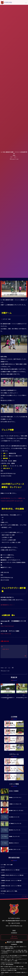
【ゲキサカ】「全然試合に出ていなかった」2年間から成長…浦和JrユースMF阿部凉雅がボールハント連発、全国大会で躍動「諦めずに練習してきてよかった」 (14, 952)
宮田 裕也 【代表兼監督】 (14, 791)
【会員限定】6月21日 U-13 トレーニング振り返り (10, 870)
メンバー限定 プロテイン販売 (7, 864)
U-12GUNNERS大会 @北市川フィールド (8, 698)
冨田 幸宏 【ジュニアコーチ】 (15, 830)
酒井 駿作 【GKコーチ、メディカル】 (16, 810)
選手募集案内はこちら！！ (8, 605)
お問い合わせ (5, 649)
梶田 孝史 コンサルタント (14, 843)
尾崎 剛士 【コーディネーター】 (15, 797)
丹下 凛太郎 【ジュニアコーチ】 (15, 823)
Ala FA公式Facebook (14, 937)
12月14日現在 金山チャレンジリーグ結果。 (9, 891)
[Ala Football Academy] (6, 2)
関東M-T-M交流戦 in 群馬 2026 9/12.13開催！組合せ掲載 (12, 966)
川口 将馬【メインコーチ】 (14, 817)
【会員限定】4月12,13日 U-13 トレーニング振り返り (11, 885)
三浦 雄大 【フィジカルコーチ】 (15, 804)
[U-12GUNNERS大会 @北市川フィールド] (8, 688)
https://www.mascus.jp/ (7, 626)
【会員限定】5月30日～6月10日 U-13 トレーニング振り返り (12, 875)
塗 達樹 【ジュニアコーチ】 (14, 836)
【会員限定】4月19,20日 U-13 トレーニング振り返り (11, 880)
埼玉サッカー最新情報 (15, 942)
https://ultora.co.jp (6, 633)
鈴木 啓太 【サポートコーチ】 (15, 849)
